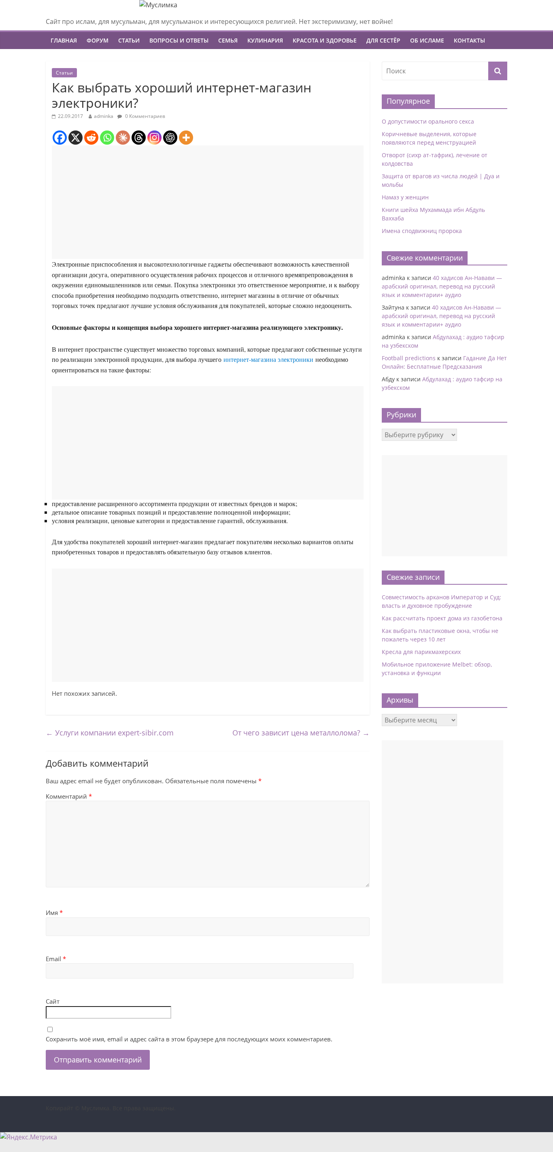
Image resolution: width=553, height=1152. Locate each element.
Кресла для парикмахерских (421, 652)
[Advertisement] (208, 202)
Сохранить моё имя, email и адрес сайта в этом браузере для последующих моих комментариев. (189, 1039)
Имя (54, 912)
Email (56, 959)
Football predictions (409, 358)
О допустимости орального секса (428, 121)
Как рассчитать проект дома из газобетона (442, 618)
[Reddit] (91, 137)
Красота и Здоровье (325, 40)
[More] (186, 137)
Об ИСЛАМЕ (427, 40)
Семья (228, 40)
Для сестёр (383, 40)
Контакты (469, 40)
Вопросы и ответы (178, 40)
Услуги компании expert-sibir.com (110, 732)
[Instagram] (154, 137)
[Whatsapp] (107, 137)
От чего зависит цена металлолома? (301, 732)
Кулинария (265, 40)
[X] (75, 137)
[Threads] (139, 137)
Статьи (129, 40)
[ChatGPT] (170, 137)
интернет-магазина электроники (268, 359)
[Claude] (123, 137)
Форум (97, 40)
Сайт (53, 1001)
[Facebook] (60, 137)
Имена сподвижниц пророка (422, 231)
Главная (64, 40)
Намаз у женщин (405, 197)
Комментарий (69, 796)
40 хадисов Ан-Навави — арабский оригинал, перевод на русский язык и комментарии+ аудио (442, 286)
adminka (103, 116)
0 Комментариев (144, 116)
